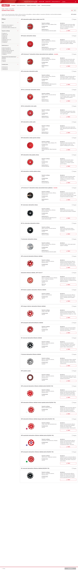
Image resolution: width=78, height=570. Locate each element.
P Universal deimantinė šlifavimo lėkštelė (31, 354)
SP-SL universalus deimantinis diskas (30, 223)
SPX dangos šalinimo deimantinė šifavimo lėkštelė (33, 306)
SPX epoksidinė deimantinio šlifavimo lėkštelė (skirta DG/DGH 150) (37, 435)
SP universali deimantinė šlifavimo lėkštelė (31, 337)
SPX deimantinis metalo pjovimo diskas (30, 137)
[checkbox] (74, 19)
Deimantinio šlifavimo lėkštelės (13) (9, 27)
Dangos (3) (5, 35)
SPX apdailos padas (26, 370)
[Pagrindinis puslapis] (6, 5)
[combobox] (68, 2)
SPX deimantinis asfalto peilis (28, 122)
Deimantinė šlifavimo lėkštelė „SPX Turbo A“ (32, 272)
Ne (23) (4, 59)
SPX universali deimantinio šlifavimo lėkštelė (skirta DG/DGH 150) (37, 386)
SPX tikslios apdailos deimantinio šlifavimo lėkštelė (33, 289)
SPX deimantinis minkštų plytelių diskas (31, 171)
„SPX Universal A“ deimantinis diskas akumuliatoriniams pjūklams (37, 54)
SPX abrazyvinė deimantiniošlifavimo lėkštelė (32, 322)
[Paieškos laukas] (75, 2)
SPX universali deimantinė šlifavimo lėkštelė (31, 256)
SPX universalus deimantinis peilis (29, 71)
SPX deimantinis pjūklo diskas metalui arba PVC (32, 19)
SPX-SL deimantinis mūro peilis (28, 106)
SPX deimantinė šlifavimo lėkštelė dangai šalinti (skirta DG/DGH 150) (37, 419)
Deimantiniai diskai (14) (7, 26)
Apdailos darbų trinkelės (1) (8, 25)
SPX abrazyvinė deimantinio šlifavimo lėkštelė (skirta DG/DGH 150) (37, 451)
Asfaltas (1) (5, 33)
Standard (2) (5, 68)
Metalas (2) (5, 37)
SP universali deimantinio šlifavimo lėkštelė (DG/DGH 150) (35, 468)
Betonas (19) (5, 34)
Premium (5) (5, 66)
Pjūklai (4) (5, 54)
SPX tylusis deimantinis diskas (28, 35)
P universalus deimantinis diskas (29, 239)
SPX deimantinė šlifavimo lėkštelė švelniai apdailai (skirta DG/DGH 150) (38, 402)
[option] (72, 10)
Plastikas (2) (5, 40)
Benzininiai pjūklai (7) (7, 47)
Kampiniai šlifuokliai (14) (7, 51)
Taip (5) (4, 61)
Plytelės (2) (5, 42)
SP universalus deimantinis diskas (29, 204)
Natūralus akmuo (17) (7, 39)
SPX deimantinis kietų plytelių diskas (30, 154)
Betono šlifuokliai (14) (7, 49)
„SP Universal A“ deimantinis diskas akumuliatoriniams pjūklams (37, 187)
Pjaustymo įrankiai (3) (7, 52)
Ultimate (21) (5, 69)
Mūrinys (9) (5, 38)
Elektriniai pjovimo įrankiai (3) (8, 50)
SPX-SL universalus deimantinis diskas (30, 89)
